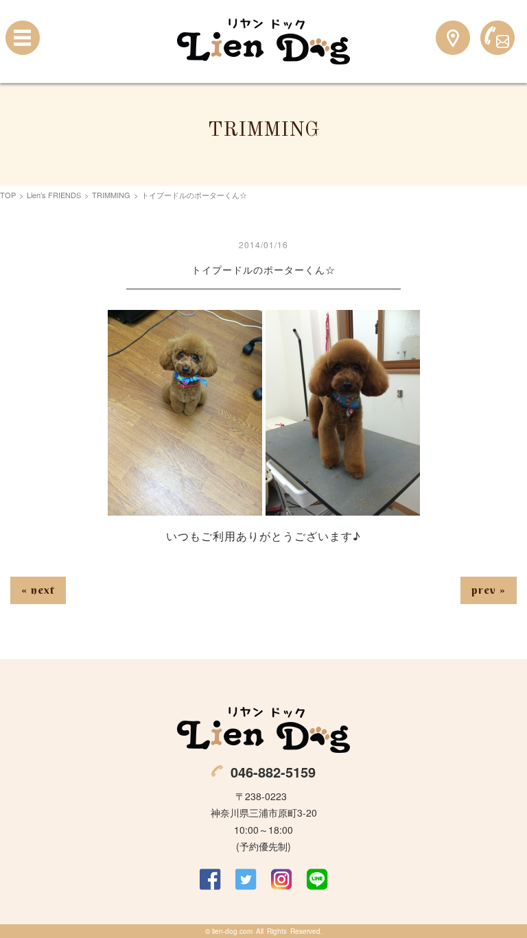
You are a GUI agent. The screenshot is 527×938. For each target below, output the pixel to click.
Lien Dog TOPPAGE (263, 41)
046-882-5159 (273, 772)
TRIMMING (111, 194)
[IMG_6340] (185, 506)
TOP (8, 194)
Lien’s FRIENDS (54, 194)
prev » (488, 590)
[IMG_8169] (343, 506)
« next (38, 590)
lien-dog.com (232, 931)
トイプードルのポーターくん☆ (263, 269)
